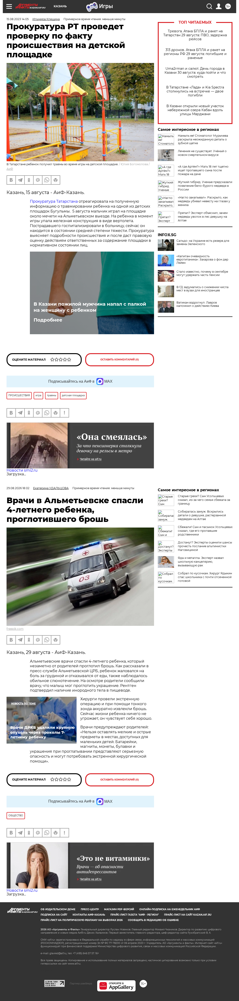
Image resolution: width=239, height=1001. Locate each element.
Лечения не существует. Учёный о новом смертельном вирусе (202, 153)
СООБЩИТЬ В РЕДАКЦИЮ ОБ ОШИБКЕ (153, 920)
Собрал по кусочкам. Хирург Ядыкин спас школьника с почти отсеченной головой (205, 577)
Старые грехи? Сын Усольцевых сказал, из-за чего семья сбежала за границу (204, 499)
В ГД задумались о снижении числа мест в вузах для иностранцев (202, 289)
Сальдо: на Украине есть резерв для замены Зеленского (202, 242)
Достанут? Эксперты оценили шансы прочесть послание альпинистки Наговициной (205, 546)
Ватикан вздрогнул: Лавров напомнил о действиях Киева (197, 304)
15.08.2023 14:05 (18, 19)
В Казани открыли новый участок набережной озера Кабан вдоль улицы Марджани (195, 110)
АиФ (10, 169)
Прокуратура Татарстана (54, 201)
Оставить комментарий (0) (119, 359)
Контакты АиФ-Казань (89, 914)
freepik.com (15, 629)
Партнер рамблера (81, 983)
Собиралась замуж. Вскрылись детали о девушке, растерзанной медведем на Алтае (202, 515)
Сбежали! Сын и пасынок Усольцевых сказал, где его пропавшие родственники (205, 530)
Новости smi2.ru (22, 470)
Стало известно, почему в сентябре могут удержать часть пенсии (202, 273)
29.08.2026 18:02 (18, 488)
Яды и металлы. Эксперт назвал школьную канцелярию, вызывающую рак (201, 561)
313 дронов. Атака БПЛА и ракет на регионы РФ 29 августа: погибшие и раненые (195, 54)
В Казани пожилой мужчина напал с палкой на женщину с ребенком (90, 307)
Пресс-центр (90, 909)
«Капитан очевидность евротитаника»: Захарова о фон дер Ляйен (202, 259)
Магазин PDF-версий (119, 909)
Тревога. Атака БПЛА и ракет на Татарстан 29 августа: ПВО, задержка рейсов (195, 35)
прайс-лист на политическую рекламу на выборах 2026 (82, 920)
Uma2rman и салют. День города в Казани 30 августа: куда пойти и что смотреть (195, 73)
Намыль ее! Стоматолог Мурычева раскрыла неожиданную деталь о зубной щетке (203, 139)
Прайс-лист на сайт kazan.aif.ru (187, 914)
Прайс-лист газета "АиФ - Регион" (134, 914)
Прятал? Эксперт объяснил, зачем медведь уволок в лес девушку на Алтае (203, 216)
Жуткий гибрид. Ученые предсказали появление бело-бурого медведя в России (205, 185)
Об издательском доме (58, 909)
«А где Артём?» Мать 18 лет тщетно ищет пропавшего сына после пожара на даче (203, 170)
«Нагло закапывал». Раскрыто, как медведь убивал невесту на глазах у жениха (204, 201)
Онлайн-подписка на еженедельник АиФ (169, 909)
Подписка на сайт (54, 914)
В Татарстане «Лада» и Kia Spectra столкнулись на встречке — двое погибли (195, 91)
